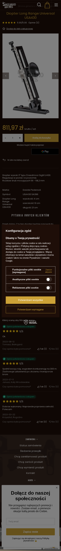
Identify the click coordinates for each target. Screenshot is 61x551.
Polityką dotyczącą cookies (34, 246)
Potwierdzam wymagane (31, 309)
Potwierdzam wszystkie (30, 300)
